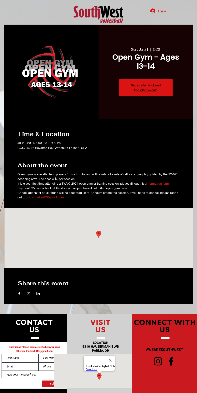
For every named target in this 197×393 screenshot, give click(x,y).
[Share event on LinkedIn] (38, 293)
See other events (145, 90)
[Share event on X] (29, 293)
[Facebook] (171, 361)
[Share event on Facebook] (19, 293)
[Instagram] (158, 361)
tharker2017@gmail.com (39, 351)
